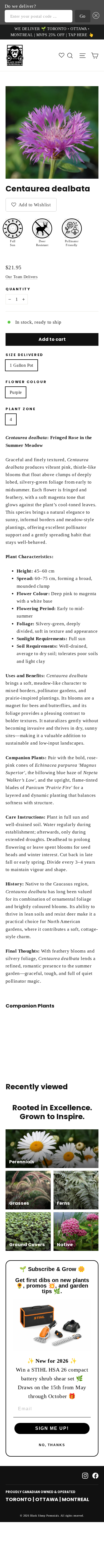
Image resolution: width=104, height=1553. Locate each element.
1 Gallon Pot (21, 365)
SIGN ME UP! (52, 1428)
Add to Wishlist (34, 204)
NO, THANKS (52, 1445)
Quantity (18, 289)
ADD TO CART (50, 1029)
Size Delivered (25, 355)
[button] (95, 16)
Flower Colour (26, 382)
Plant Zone (21, 409)
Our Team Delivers (21, 277)
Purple (16, 392)
